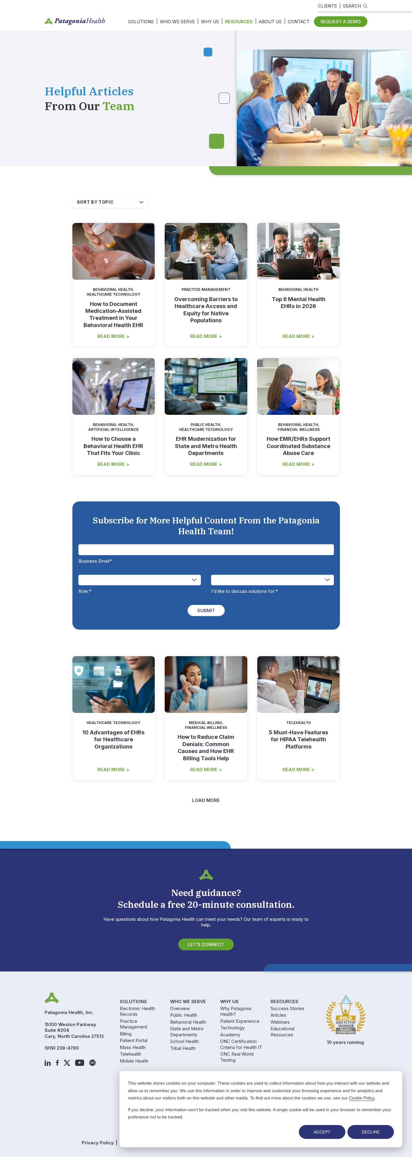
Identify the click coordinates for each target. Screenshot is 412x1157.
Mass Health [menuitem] (133, 1047)
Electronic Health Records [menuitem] (137, 1011)
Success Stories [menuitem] (287, 1008)
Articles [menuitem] (278, 1015)
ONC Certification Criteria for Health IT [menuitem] (241, 1044)
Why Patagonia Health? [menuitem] (235, 1011)
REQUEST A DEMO (341, 21)
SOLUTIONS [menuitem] (141, 21)
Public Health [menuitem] (183, 1015)
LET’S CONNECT (206, 944)
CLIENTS (327, 6)
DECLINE (371, 1132)
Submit (206, 610)
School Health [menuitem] (184, 1041)
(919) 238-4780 (62, 1048)
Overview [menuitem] (180, 1008)
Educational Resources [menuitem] (282, 1032)
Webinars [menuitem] (280, 1022)
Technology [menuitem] (232, 1028)
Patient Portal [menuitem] (133, 1040)
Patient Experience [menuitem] (239, 1021)
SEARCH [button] (352, 6)
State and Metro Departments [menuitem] (187, 1032)
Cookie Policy (361, 1097)
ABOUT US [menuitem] (270, 21)
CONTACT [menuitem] (298, 21)
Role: (84, 591)
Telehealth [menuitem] (130, 1054)
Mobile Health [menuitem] (134, 1061)
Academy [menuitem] (230, 1035)
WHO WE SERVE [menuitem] (177, 21)
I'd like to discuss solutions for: (244, 591)
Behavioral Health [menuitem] (188, 1022)
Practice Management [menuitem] (133, 1024)
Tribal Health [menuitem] (183, 1048)
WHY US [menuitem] (210, 21)
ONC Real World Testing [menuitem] (237, 1057)
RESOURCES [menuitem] (239, 21)
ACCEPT (322, 1132)
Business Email (95, 561)
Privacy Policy (98, 1143)
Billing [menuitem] (126, 1034)
